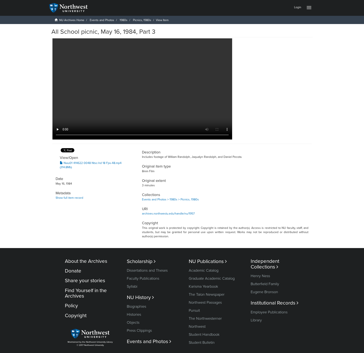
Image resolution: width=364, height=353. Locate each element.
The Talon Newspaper (207, 294)
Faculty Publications (143, 278)
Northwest (197, 326)
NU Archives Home (71, 20)
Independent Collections (265, 264)
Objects (133, 322)
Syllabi (132, 286)
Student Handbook (204, 334)
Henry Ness (260, 276)
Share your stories (85, 281)
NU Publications (208, 261)
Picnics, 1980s (142, 20)
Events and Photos (102, 20)
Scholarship (141, 261)
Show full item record (69, 198)
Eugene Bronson (264, 292)
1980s (123, 20)
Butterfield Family (265, 284)
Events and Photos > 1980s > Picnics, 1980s (170, 199)
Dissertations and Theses (147, 270)
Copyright (76, 316)
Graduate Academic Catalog (212, 278)
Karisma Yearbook (203, 286)
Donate (73, 271)
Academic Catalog (203, 270)
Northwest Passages (205, 302)
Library (256, 320)
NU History (140, 297)
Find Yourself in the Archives (86, 293)
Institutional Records (274, 303)
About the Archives (86, 261)
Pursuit (194, 310)
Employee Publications (269, 312)
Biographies (136, 306)
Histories (134, 314)
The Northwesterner (205, 318)
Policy (71, 306)
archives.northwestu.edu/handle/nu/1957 (168, 213)
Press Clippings (139, 330)
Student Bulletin (202, 342)
